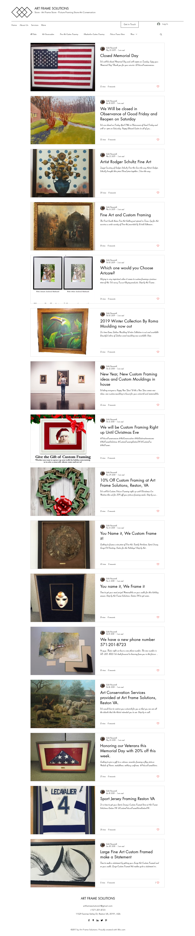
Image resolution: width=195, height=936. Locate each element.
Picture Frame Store (117, 34)
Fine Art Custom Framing (69, 34)
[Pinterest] (106, 920)
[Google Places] (93, 920)
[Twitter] (101, 920)
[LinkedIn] (97, 920)
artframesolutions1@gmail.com (97, 906)
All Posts (33, 34)
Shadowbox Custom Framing (94, 34)
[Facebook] (89, 920)
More (132, 34)
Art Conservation (48, 34)
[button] (161, 34)
